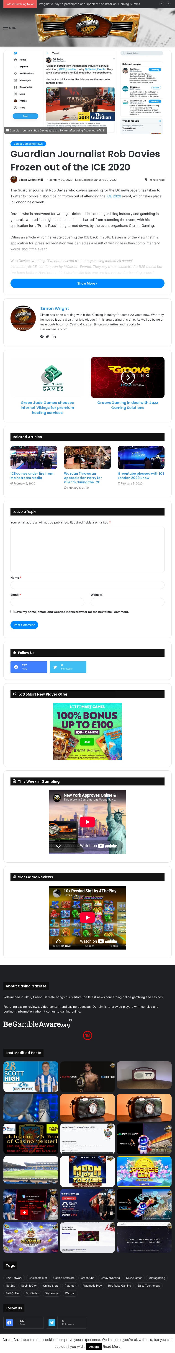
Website (97, 595)
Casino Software (64, 1278)
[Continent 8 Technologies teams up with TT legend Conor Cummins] (144, 1237)
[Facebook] (43, 336)
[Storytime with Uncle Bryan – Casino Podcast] (30, 1107)
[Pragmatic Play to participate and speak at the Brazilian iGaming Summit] (144, 1138)
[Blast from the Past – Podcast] (87, 1107)
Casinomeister (38, 1278)
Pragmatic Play (92, 1285)
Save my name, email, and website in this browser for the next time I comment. (71, 612)
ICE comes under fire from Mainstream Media (31, 475)
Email (15, 595)
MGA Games (134, 1278)
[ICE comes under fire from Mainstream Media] (33, 457)
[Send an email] (42, 179)
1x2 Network (14, 1278)
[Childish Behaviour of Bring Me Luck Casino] (144, 1107)
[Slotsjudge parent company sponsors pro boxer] (87, 1076)
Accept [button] (94, 1346)
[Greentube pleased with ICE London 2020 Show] (141, 457)
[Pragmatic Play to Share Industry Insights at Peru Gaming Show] (144, 1204)
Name (15, 577)
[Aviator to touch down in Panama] (87, 1237)
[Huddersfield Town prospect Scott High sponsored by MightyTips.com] (30, 1076)
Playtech (70, 1285)
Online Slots (50, 1285)
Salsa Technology (148, 1285)
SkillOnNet (13, 1293)
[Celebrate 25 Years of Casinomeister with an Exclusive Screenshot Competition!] (30, 1138)
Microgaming (157, 1278)
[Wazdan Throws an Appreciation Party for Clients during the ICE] (87, 457)
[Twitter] (48, 336)
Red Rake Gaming (119, 1285)
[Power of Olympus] (30, 1237)
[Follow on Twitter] (39, 179)
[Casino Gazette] (87, 27)
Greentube (87, 1278)
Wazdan (70, 1293)
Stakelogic (52, 1293)
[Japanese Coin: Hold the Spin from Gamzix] (144, 1171)
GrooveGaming (110, 1278)
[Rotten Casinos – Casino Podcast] (144, 1075)
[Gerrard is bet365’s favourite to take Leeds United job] (30, 1169)
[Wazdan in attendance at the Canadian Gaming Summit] (87, 1204)
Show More (86, 283)
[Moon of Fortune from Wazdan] (87, 1171)
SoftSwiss (32, 1293)
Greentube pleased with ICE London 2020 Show (141, 475)
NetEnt (10, 1285)
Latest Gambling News (28, 143)
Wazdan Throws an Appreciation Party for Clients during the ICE (83, 477)
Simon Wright (28, 179)
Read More (112, 1346)
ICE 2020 (113, 196)
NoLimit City (29, 1285)
